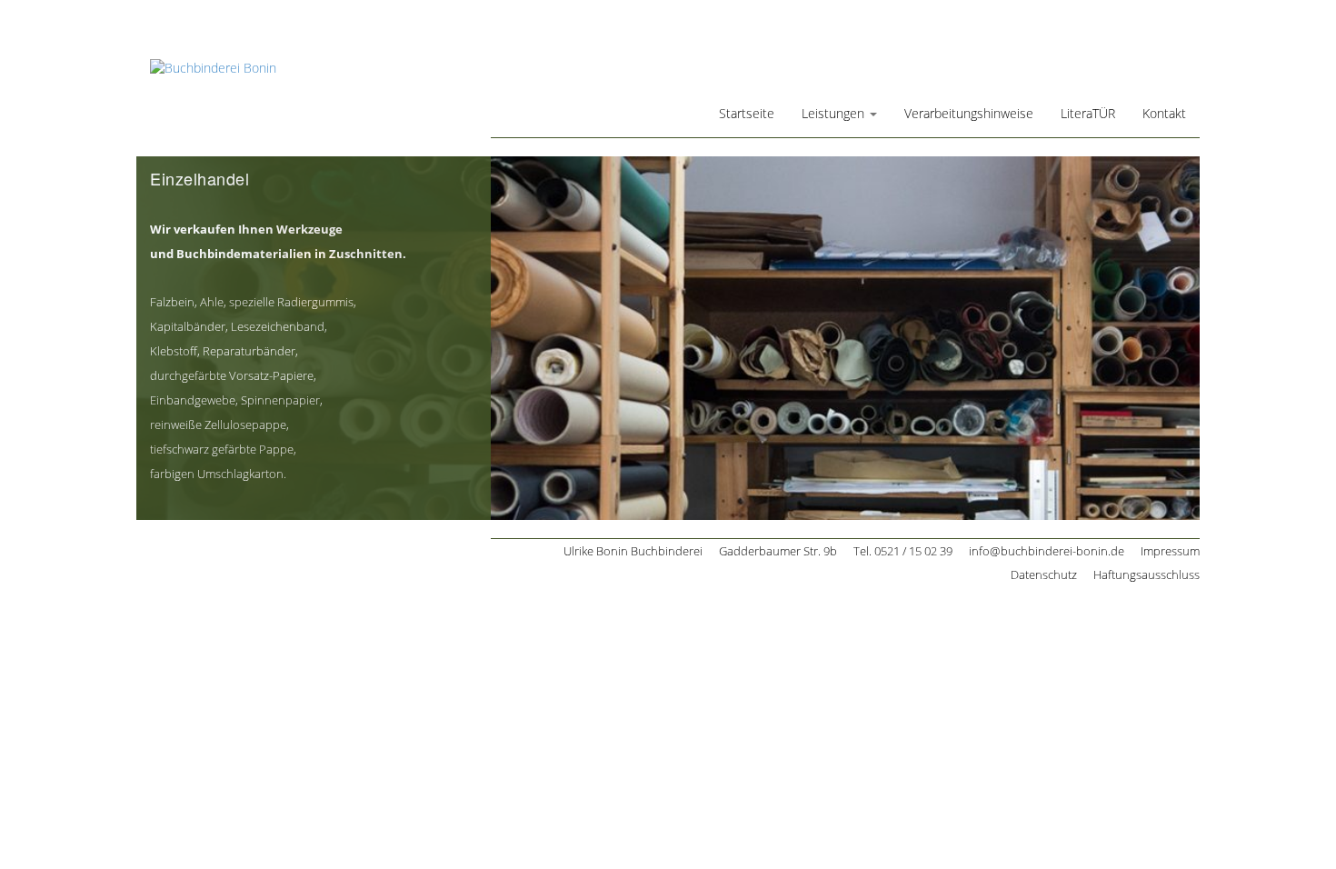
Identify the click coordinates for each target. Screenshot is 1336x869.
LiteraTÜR (1088, 113)
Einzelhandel (199, 178)
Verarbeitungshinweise (968, 113)
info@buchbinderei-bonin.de (1046, 551)
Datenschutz (1044, 574)
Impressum (1170, 551)
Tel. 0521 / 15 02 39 (902, 551)
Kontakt (1164, 113)
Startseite (746, 113)
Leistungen (835, 113)
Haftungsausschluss (1146, 574)
